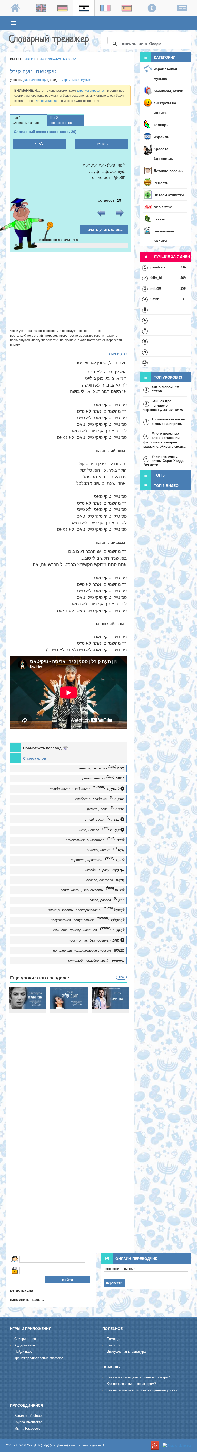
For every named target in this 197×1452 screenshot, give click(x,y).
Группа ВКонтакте (28, 1422)
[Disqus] (70, 1183)
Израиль (161, 137)
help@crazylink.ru (54, 1445)
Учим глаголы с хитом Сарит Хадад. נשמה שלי (163, 460)
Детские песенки (169, 171)
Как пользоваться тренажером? (131, 1384)
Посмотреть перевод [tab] (38, 747)
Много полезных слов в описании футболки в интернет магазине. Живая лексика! (164, 440)
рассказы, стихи (168, 91)
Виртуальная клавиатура (126, 1352)
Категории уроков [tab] (157, 58)
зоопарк (161, 125)
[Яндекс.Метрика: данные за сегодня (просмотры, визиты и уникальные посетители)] (177, 1445)
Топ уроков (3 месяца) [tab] (161, 378)
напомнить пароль (27, 1299)
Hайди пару (23, 1352)
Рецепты (161, 183)
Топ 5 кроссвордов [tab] (154, 476)
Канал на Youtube (28, 1416)
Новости (113, 1345)
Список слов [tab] (30, 758)
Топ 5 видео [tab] (166, 485)
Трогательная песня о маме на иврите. (168, 421)
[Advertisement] (70, 290)
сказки (159, 219)
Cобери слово (25, 1339)
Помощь (113, 1339)
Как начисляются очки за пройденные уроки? (142, 1390)
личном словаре (48, 101)
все (121, 977)
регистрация (21, 1290)
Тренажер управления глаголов (38, 1358)
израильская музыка (58, 59)
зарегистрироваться (91, 90)
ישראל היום (163, 207)
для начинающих (35, 80)
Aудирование (24, 1345)
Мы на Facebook (27, 1428)
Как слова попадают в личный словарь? (138, 1377)
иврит (30, 59)
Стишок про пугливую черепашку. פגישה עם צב (163, 405)
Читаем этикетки (169, 195)
